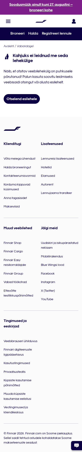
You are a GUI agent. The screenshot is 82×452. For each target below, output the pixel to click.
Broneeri (17, 33)
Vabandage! (25, 46)
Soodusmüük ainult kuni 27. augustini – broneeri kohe (41, 7)
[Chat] (76, 445)
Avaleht (9, 46)
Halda (33, 33)
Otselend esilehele (22, 99)
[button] (8, 21)
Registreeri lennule (57, 33)
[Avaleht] (41, 21)
